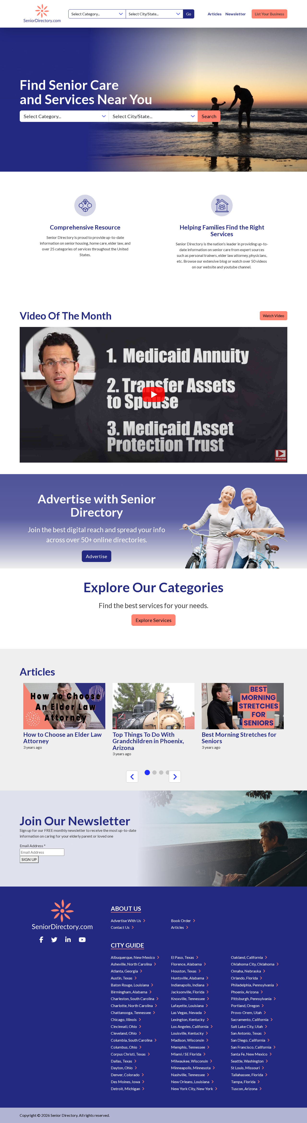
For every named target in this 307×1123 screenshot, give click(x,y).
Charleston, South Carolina (133, 998)
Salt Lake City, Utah (247, 1026)
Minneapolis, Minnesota (191, 1067)
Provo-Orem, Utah (246, 1012)
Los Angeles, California (190, 1026)
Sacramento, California (250, 1019)
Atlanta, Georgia (125, 971)
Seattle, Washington (247, 1061)
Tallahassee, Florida (247, 1074)
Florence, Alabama (186, 964)
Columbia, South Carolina (132, 1040)
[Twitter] (54, 939)
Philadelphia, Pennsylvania (253, 985)
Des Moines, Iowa (126, 1081)
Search (209, 116)
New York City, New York (192, 1088)
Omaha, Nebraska (246, 971)
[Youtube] (82, 939)
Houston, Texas (184, 971)
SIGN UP (29, 859)
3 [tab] (161, 772)
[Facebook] (41, 939)
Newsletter (235, 14)
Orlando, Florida (245, 978)
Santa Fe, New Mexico (249, 1054)
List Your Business (269, 14)
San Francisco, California (251, 1047)
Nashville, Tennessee (188, 1074)
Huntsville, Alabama (188, 978)
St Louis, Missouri (245, 1067)
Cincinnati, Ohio (124, 1026)
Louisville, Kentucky (187, 1033)
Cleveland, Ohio (124, 1033)
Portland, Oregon (245, 1005)
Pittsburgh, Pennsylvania (251, 998)
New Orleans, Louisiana (190, 1081)
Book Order (181, 920)
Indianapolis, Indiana (188, 985)
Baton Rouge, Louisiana (130, 985)
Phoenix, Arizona (245, 992)
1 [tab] (147, 772)
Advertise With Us (126, 920)
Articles (215, 14)
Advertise (96, 556)
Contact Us (120, 927)
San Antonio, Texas (246, 1033)
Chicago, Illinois (124, 1019)
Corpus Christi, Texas (128, 1054)
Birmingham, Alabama (129, 992)
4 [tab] (168, 772)
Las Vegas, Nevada (186, 1012)
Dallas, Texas (122, 1061)
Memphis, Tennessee (188, 1047)
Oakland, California (247, 957)
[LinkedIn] (68, 939)
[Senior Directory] (42, 14)
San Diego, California (248, 1040)
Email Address (33, 845)
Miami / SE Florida (186, 1054)
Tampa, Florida (243, 1081)
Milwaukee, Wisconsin (190, 1061)
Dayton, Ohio (122, 1067)
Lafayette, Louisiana (187, 1005)
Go (188, 14)
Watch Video (273, 315)
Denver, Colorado (125, 1074)
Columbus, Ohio (124, 1047)
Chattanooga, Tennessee (131, 1012)
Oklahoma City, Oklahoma (253, 964)
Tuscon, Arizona (244, 1088)
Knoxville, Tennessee (188, 998)
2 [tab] (154, 772)
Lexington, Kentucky (188, 1019)
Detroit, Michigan (126, 1088)
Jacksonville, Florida (188, 992)
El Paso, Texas (183, 957)
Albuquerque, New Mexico (133, 957)
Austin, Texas (122, 978)
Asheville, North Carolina (132, 964)
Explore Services (153, 620)
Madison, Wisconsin (188, 1040)
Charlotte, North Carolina (132, 1005)
